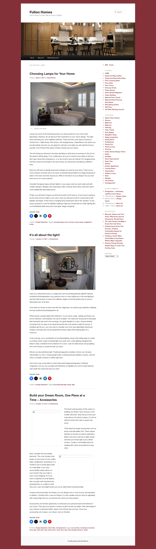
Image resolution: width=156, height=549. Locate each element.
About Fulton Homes (112, 118)
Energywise (109, 191)
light (73, 385)
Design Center (121, 196)
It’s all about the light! (45, 235)
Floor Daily (109, 83)
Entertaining (109, 142)
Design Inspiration (42, 222)
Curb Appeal (109, 132)
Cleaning (108, 127)
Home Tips (51, 528)
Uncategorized (60, 528)
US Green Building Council (114, 109)
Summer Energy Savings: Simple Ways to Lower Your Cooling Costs (115, 245)
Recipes (108, 178)
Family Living (110, 147)
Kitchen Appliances (112, 166)
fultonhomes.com (53, 58)
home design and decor (75, 530)
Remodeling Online (112, 105)
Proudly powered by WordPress (78, 541)
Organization (109, 171)
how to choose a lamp (72, 222)
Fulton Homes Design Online (115, 152)
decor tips (33, 530)
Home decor (52, 530)
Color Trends (109, 130)
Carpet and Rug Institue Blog (115, 78)
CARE (107, 73)
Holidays (108, 156)
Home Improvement (112, 159)
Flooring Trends (110, 88)
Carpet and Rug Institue (113, 76)
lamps (81, 222)
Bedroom (108, 125)
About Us (41, 58)
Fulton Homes (41, 11)
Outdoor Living (110, 173)
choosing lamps (59, 222)
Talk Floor (108, 107)
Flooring (108, 149)
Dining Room (109, 139)
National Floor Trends (112, 97)
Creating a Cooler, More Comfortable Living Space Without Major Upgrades (114, 238)
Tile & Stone (109, 180)
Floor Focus (109, 85)
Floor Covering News (112, 80)
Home (32, 58)
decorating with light (60, 385)
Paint (107, 176)
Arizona (107, 120)
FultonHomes (51, 78)
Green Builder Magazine (113, 92)
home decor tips (62, 530)
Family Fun (109, 144)
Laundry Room (110, 168)
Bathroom (108, 123)
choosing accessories (87, 528)
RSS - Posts (109, 65)
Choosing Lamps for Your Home (52, 73)
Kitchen (107, 163)
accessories (75, 528)
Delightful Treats (110, 135)
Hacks (107, 154)
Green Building (110, 95)
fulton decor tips (42, 530)
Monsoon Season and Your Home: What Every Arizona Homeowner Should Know (114, 216)
